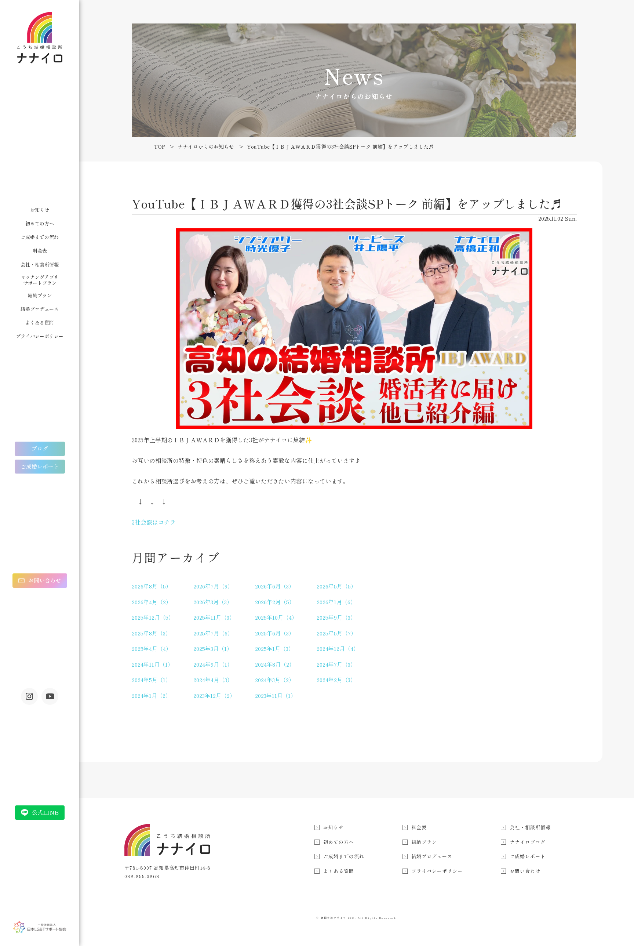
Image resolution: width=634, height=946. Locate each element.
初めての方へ (39, 223)
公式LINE (45, 812)
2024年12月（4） (338, 648)
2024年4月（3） (213, 680)
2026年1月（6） (336, 602)
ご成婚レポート (40, 466)
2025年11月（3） (214, 617)
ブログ (40, 448)
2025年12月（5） (153, 617)
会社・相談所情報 (40, 264)
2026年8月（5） (151, 586)
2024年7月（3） (336, 664)
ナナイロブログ (528, 841)
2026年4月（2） (151, 602)
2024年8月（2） (275, 664)
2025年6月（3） (274, 633)
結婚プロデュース (40, 308)
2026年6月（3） (274, 586)
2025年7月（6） (213, 633)
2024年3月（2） (274, 680)
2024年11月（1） (152, 664)
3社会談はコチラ (154, 522)
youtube (49, 696)
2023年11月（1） (275, 695)
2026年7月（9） (213, 586)
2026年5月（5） (336, 586)
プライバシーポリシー (39, 336)
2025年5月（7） (336, 633)
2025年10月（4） (276, 617)
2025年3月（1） (212, 648)
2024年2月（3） (336, 680)
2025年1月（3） (274, 648)
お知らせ (39, 209)
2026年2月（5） (275, 602)
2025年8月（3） (151, 633)
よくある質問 (39, 322)
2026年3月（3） (212, 602)
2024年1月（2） (151, 695)
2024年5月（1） (151, 680)
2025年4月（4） (151, 648)
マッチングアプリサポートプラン (40, 279)
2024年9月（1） (213, 664)
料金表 (40, 250)
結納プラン (40, 295)
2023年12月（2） (214, 695)
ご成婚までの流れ (40, 236)
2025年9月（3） (336, 617)
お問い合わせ (44, 580)
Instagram (29, 696)
